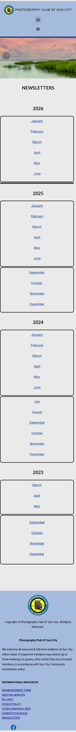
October (37, 283)
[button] (38, 19)
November (37, 294)
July (37, 402)
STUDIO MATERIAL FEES (16, 708)
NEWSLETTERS (11, 717)
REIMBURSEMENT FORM (16, 690)
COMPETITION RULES (15, 713)
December (37, 304)
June (37, 174)
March (37, 142)
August (37, 412)
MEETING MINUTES (13, 694)
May (37, 163)
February (37, 132)
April (37, 153)
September (37, 273)
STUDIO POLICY (11, 703)
